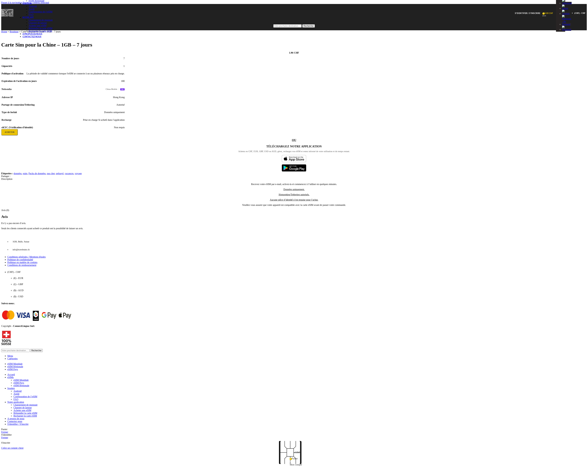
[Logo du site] (7, 16)
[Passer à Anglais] (566, 13)
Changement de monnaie (41, 20)
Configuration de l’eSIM (40, 11)
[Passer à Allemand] (567, 3)
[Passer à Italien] (565, 8)
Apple (32, 9)
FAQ (31, 14)
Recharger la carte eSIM (40, 31)
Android (33, 6)
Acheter (9, 132)
